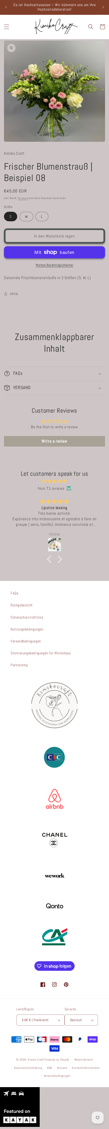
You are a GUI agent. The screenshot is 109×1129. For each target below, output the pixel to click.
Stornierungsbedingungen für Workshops (41, 653)
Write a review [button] (54, 441)
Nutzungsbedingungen (27, 629)
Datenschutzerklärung (28, 1068)
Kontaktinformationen (86, 1068)
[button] (6, 27)
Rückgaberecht (22, 605)
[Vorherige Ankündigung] (6, 7)
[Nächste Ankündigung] (103, 7)
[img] (54, 481)
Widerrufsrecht (83, 1059)
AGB (49, 1068)
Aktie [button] (14, 293)
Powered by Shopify (56, 1059)
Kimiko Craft (36, 1059)
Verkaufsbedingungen (57, 1076)
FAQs (14, 593)
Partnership (19, 665)
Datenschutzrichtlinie (27, 617)
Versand (23, 198)
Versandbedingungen (26, 641)
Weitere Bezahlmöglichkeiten (54, 265)
